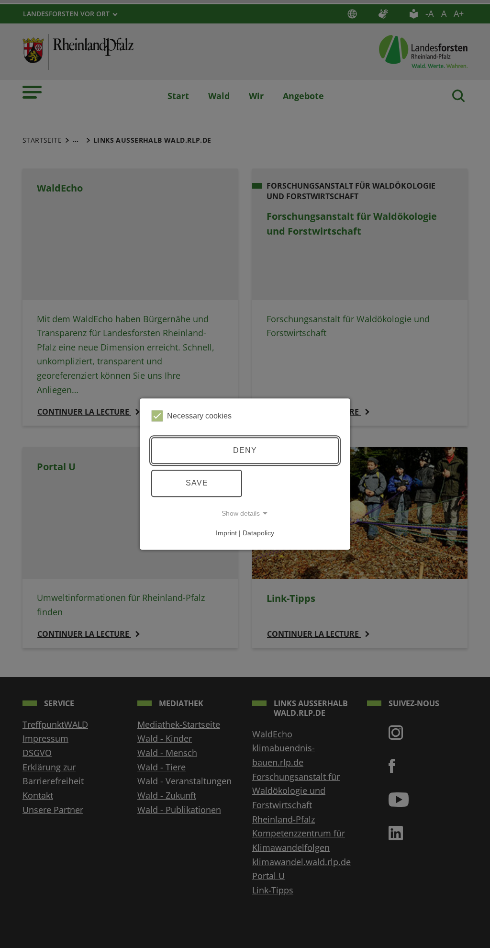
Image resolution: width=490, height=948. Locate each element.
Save (197, 483)
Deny (245, 450)
